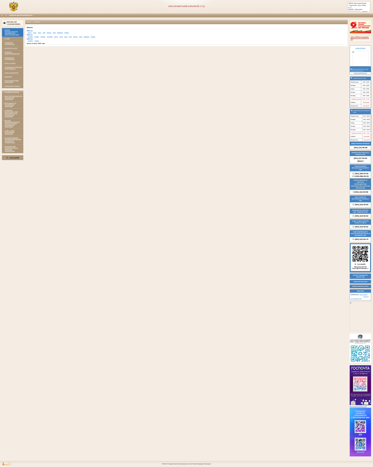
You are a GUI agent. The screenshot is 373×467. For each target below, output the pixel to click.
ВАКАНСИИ (8, 77)
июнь (39, 32)
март (54, 32)
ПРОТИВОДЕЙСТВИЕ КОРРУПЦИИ (12, 81)
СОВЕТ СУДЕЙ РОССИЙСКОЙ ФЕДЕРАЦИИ (9, 132)
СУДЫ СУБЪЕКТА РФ (11, 73)
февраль (60, 32)
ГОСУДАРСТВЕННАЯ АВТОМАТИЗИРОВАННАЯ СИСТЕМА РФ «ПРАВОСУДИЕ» (13, 140)
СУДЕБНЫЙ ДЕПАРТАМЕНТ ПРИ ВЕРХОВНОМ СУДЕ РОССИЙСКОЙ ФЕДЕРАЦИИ (11, 113)
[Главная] (2, 15)
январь (66, 32)
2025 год (30, 34)
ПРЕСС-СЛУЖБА (10, 63)
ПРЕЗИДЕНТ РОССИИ (12, 92)
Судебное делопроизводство (21, 15)
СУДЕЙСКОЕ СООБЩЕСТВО (10, 43)
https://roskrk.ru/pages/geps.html (358, 406)
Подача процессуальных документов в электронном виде (12, 32)
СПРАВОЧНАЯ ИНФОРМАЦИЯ (10, 58)
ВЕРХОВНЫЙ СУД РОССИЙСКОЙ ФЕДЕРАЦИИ (10, 105)
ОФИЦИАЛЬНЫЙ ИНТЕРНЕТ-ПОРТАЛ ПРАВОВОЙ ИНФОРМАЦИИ (11, 149)
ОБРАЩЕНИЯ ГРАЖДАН (12, 86)
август (30, 32)
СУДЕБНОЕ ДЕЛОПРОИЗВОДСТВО (12, 53)
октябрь (43, 37)
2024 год (30, 39)
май (44, 32)
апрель (49, 32)
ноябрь (36, 37)
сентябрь (50, 37)
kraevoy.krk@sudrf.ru (360, 73)
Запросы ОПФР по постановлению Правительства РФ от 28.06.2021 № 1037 (360, 38)
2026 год (30, 30)
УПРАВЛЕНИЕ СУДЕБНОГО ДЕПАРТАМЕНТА (13, 68)
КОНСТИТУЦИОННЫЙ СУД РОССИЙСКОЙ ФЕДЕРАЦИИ (13, 97)
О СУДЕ (7, 38)
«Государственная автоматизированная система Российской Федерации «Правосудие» (189, 463)
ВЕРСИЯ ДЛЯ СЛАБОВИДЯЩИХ (13, 23)
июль (34, 32)
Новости (30, 27)
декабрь (30, 37)
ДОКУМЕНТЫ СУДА (11, 48)
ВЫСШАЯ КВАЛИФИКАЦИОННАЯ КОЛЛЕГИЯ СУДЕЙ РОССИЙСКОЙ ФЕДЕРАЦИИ (12, 124)
